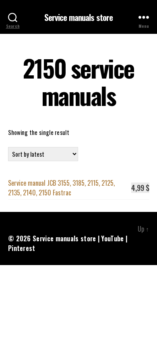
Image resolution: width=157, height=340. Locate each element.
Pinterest (21, 248)
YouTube (112, 238)
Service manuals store (78, 17)
